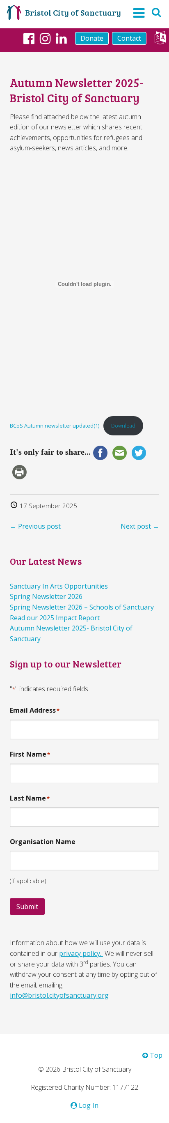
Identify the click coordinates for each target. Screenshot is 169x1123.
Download (123, 425)
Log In (87, 1105)
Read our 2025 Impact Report (55, 617)
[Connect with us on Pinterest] (61, 38)
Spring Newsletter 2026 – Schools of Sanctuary (82, 607)
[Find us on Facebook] (28, 38)
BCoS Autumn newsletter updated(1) (54, 425)
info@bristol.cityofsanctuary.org (59, 995)
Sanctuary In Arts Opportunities (59, 586)
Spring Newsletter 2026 (46, 596)
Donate (91, 38)
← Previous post (35, 526)
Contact (129, 38)
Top (155, 1055)
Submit (27, 906)
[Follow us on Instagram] (45, 38)
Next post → (140, 526)
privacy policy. (81, 953)
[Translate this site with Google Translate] (160, 39)
